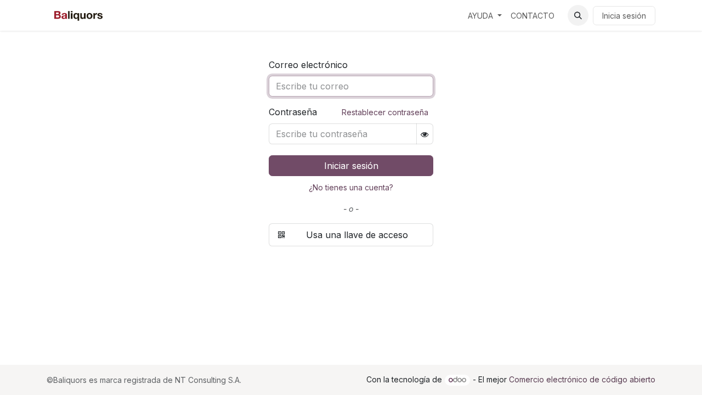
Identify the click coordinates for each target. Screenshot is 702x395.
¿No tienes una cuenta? (351, 187)
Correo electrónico (308, 64)
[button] (578, 15)
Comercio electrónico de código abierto (582, 379)
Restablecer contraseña (385, 112)
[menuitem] (484, 15)
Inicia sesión (624, 15)
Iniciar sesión (351, 165)
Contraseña (348, 111)
